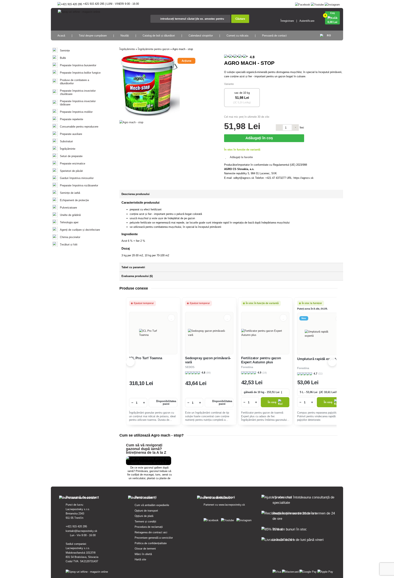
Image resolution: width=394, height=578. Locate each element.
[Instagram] (332, 3)
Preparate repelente (71, 119)
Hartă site (140, 559)
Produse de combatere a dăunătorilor (74, 82)
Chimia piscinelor (70, 237)
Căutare (240, 18)
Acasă (61, 35)
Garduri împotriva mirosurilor (77, 178)
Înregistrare (287, 20)
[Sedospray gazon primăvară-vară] (209, 333)
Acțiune (186, 60)
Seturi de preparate (71, 156)
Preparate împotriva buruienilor (78, 65)
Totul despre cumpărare (93, 35)
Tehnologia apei (69, 222)
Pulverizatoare (68, 207)
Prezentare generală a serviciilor (154, 537)
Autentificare (306, 20)
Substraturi (66, 141)
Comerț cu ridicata (237, 35)
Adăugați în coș (260, 138)
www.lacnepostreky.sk (232, 504)
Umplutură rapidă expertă (317, 359)
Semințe (65, 50)
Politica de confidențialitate (151, 543)
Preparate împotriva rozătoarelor (79, 185)
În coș (272, 402)
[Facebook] (302, 3)
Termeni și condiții (145, 521)
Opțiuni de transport (146, 510)
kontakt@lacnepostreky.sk (82, 530)
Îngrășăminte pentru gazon (154, 49)
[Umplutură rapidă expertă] (321, 334)
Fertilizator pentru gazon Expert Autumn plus (261, 360)
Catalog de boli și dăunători (159, 35)
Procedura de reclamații (149, 526)
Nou (303, 318)
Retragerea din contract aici (151, 532)
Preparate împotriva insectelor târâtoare (78, 103)
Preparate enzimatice (72, 163)
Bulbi (63, 57)
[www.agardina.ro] (212, 519)
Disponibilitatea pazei (166, 402)
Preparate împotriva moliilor (76, 111)
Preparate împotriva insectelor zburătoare (78, 92)
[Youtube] (317, 3)
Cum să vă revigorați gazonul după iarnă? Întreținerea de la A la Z (146, 449)
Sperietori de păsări (71, 170)
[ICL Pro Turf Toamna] (153, 333)
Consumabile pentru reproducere (79, 126)
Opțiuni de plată (144, 516)
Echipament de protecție (74, 200)
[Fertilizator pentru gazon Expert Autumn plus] (265, 333)
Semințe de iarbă (70, 192)
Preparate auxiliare (71, 134)
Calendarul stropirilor (201, 35)
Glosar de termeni (145, 548)
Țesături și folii (68, 244)
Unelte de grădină (70, 215)
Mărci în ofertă (143, 554)
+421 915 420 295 (77, 526)
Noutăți (124, 35)
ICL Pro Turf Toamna (145, 358)
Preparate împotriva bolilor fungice (80, 72)
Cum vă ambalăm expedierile (152, 505)
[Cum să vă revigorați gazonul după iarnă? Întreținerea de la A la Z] (148, 462)
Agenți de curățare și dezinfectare (80, 229)
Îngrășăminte (67, 148)
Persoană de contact (274, 35)
